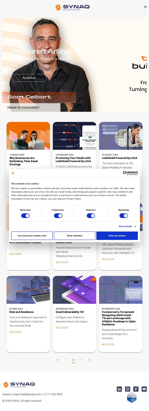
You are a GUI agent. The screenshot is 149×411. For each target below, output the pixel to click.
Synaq (15, 400)
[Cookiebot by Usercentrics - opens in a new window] (125, 173)
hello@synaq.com (31, 394)
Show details (125, 226)
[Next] (89, 360)
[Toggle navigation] (145, 7)
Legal (16, 394)
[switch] (58, 215)
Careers (6, 394)
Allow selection (74, 235)
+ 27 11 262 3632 (52, 394)
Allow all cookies (117, 235)
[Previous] (57, 360)
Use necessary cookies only (32, 235)
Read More (29, 77)
